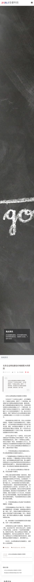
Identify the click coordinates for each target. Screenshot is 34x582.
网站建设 (7, 547)
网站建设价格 (15, 396)
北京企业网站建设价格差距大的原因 (16, 554)
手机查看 (21, 372)
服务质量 (23, 547)
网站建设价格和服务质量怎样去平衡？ (13, 572)
